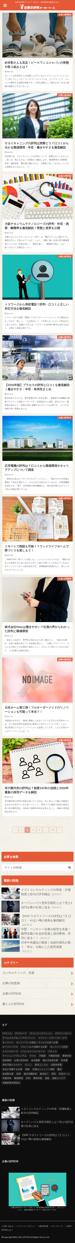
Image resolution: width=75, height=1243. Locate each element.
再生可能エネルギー (12, 1064)
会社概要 (35, 1060)
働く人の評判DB (13, 1003)
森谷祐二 (44, 1073)
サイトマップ (57, 1226)
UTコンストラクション (41, 1033)
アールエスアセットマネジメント (19, 1037)
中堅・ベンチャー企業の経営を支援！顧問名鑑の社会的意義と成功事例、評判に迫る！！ (46, 933)
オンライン (8, 1042)
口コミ (28, 1064)
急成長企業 (8, 1073)
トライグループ (10, 1051)
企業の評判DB (11, 993)
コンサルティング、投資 (18, 972)
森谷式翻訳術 (30, 1073)
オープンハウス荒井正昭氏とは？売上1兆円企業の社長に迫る (46, 905)
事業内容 (66, 1055)
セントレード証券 (59, 1046)
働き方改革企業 (50, 1060)
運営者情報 (43, 1226)
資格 (47, 1078)
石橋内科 (7, 1078)
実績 (27, 1069)
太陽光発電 (56, 1064)
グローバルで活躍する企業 (34, 1046)
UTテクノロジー (63, 1033)
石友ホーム (64, 1073)
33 (52, 829)
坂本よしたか (41, 1064)
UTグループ (21, 1033)
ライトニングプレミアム (15, 1055)
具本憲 (64, 1060)
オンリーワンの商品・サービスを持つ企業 (37, 1042)
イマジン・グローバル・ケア (52, 1037)
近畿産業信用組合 (11, 1082)
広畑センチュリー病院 (43, 1069)
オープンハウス (10, 1046)
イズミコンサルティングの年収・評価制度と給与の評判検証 (46, 892)
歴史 (54, 1073)
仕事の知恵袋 (11, 983)
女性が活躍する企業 (12, 1069)
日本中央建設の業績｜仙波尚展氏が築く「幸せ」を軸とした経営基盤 (46, 947)
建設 (59, 1069)
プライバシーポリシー (26, 1226)
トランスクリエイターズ (33, 1051)
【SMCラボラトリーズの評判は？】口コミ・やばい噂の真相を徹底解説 (46, 920)
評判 (28, 1078)
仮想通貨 (7, 1060)
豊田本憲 (37, 1078)
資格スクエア (58, 1078)
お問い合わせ (8, 1226)
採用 (18, 1073)
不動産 (42, 1055)
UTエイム (7, 1033)
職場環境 (18, 1078)
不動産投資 (54, 1055)
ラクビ (32, 1055)
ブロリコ (52, 1051)
